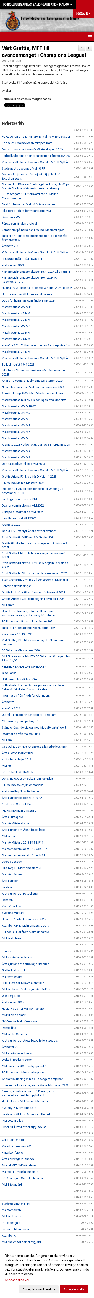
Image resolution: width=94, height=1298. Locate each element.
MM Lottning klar (13, 1120)
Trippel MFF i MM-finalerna (19, 1165)
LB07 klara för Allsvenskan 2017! (23, 983)
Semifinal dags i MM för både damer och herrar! (33, 393)
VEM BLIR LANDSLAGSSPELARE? (24, 666)
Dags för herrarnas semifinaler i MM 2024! (29, 300)
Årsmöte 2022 (11, 524)
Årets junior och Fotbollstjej (20, 893)
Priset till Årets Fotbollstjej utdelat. (24, 1127)
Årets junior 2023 (13, 265)
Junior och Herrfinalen (16, 1229)
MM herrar (8, 836)
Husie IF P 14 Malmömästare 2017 (24, 919)
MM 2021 (8, 740)
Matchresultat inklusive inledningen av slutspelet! (34, 400)
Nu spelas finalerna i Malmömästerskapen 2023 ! (33, 387)
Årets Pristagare (12, 817)
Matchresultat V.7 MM (16, 319)
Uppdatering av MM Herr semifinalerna (27, 294)
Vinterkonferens (12, 1152)
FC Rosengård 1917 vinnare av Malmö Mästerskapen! (36, 136)
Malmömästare (12, 874)
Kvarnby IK (9, 1235)
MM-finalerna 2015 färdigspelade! (24, 1066)
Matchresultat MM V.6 (16, 326)
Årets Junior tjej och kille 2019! (22, 797)
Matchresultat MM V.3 (16, 457)
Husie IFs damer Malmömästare (23, 1008)
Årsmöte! (8, 702)
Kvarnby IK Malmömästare (19, 1108)
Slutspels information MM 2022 (22, 512)
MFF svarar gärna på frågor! (20, 721)
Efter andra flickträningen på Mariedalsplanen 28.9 (35, 1085)
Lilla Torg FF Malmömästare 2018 (23, 868)
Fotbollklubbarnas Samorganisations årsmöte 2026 (36, 155)
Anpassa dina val (17, 1280)
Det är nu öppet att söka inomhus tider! (27, 778)
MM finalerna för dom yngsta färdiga (26, 989)
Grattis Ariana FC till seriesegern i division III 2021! (34, 599)
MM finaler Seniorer (14, 1034)
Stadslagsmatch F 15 (16, 1203)
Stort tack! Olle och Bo (16, 804)
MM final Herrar (12, 938)
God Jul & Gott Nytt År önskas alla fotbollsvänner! (34, 746)
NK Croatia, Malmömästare (19, 1021)
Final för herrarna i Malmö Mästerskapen (28, 204)
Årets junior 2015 (13, 1002)
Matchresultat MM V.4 (16, 451)
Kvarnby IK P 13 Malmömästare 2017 (25, 925)
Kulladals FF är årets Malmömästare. (26, 932)
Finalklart (8, 887)
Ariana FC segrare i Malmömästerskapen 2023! (32, 380)
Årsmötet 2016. (12, 1047)
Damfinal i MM (11, 217)
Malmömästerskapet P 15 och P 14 (24, 849)
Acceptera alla (74, 1289)
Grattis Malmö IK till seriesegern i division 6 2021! (34, 592)
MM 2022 (8, 605)
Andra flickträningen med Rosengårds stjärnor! (32, 1079)
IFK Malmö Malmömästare (19, 810)
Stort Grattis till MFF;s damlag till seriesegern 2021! (35, 573)
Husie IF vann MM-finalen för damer (25, 1101)
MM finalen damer (13, 1015)
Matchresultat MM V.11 (17, 307)
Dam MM (8, 900)
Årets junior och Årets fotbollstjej (23, 829)
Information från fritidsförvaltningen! (26, 695)
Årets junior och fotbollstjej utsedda (25, 964)
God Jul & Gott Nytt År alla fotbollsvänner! (29, 531)
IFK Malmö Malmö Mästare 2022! (23, 483)
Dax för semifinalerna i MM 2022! (23, 505)
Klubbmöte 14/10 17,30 (17, 634)
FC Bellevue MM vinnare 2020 (21, 650)
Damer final (9, 1027)
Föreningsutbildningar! (16, 586)
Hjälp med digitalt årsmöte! (19, 679)
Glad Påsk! (9, 673)
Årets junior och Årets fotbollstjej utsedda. (30, 1040)
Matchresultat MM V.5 (16, 438)
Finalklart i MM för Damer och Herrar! (26, 1114)
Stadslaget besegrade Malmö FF (23, 168)
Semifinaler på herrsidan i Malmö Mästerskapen (33, 230)
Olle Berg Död (11, 996)
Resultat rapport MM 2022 (19, 518)
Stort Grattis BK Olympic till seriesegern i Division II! (35, 579)
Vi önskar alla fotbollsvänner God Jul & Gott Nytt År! (36, 162)
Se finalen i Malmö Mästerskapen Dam (27, 143)
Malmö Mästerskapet (16, 823)
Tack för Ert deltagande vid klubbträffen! (28, 627)
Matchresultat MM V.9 (16, 412)
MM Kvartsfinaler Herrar (17, 957)
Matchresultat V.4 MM (16, 339)
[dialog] (47, 1272)
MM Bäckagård (12, 1184)
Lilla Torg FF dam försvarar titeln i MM (26, 210)
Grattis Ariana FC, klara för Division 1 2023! (29, 476)
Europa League (12, 861)
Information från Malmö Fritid (21, 734)
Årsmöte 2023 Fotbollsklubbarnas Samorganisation (36, 444)
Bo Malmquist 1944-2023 (18, 364)
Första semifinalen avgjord (19, 223)
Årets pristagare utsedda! (18, 1159)
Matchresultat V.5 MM (16, 332)
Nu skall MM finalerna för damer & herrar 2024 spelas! (37, 288)
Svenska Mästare (13, 912)
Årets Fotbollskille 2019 (17, 753)
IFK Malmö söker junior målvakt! (23, 785)
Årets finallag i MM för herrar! (21, 791)
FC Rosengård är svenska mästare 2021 (28, 621)
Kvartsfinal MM (11, 906)
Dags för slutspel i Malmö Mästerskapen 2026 (32, 149)
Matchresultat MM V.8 (16, 419)
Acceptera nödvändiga (39, 1289)
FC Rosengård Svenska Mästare (23, 1178)
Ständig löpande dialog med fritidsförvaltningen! (34, 727)
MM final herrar (11, 1216)
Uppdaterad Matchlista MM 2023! (24, 463)
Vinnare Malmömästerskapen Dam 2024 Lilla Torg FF (36, 271)
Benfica (7, 951)
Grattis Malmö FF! (13, 970)
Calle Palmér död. (13, 1139)
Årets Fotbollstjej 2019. (17, 759)
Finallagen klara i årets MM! (19, 499)
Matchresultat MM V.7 (16, 425)
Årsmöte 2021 (11, 708)
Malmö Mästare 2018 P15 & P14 (22, 842)
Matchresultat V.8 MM (16, 313)
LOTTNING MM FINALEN (18, 772)
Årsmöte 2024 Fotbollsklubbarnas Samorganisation (36, 345)
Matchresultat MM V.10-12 (19, 406)
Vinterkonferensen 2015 (17, 1146)
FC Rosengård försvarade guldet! (23, 1072)
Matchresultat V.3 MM (16, 351)
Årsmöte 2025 (11, 246)
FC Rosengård (11, 1223)
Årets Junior (10, 881)
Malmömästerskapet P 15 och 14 (23, 855)
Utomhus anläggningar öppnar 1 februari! (29, 714)
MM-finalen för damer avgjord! (22, 1242)
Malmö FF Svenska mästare (20, 1171)
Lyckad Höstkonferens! (17, 1059)
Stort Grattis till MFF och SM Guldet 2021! (28, 537)
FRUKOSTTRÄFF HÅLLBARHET (22, 259)
